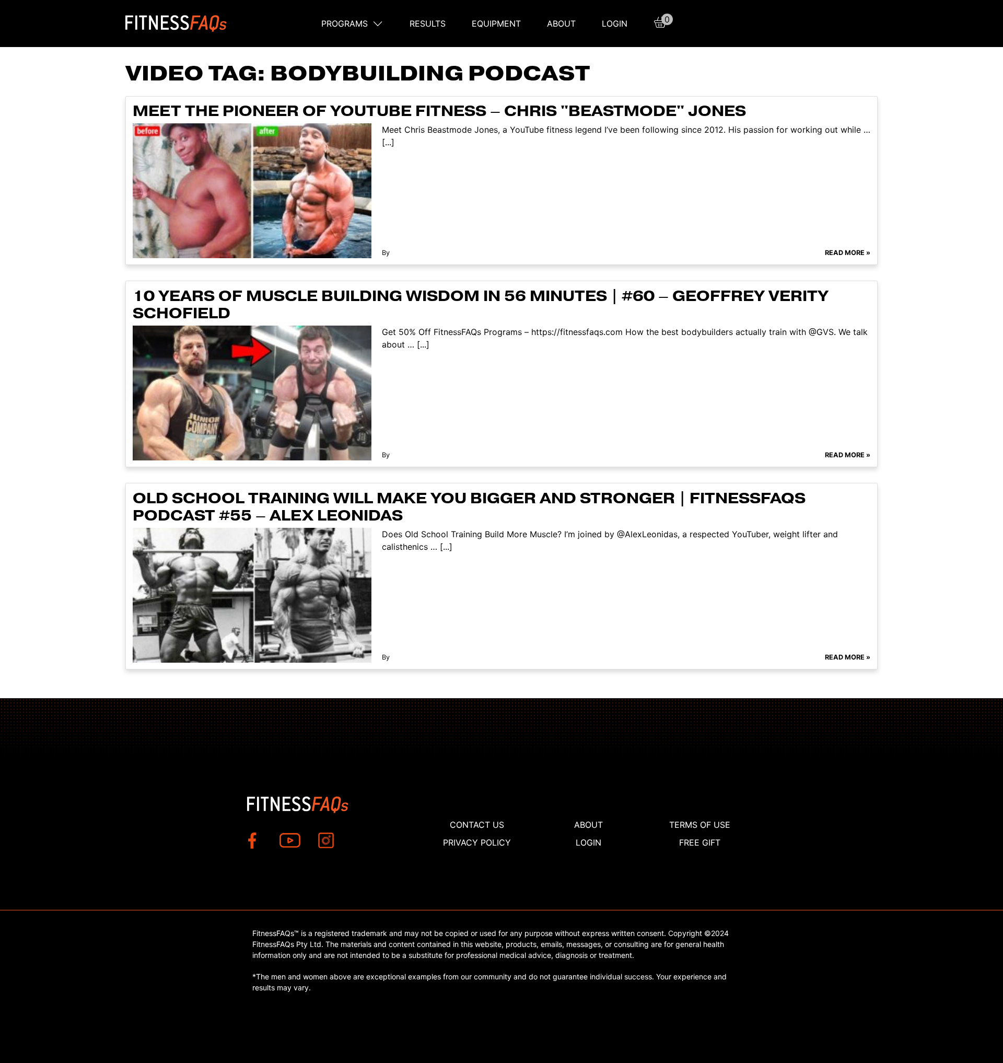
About (561, 23)
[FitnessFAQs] (176, 23)
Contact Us (477, 824)
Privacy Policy (477, 842)
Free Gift (699, 842)
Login (614, 23)
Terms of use (699, 824)
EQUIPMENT (496, 23)
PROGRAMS (344, 23)
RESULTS (428, 23)
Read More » (847, 253)
